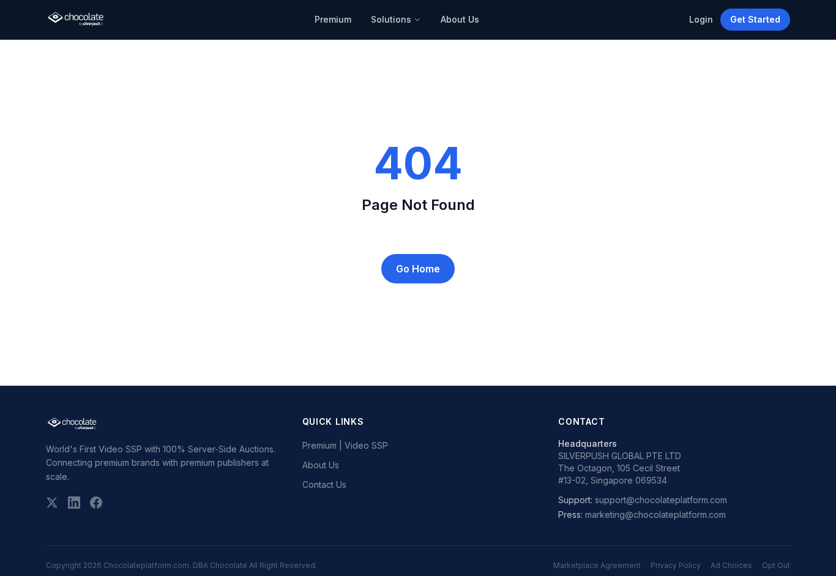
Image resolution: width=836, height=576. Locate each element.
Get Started (755, 19)
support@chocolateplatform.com (661, 500)
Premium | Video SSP (345, 445)
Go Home (418, 269)
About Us (460, 19)
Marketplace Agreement (597, 565)
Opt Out (776, 565)
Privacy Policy (676, 565)
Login (701, 19)
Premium (333, 19)
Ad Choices (731, 565)
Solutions (391, 19)
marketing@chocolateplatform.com (655, 514)
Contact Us (324, 484)
